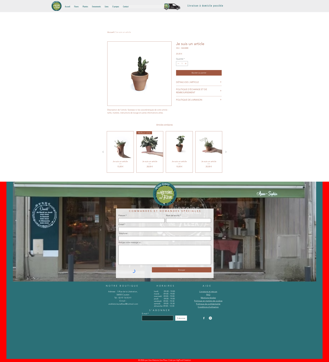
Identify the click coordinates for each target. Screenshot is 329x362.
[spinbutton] (182, 63)
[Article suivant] (225, 151)
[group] (164, 152)
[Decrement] (178, 63)
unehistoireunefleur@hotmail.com (123, 304)
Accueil (110, 32)
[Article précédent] (103, 151)
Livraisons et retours (208, 291)
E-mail (121, 224)
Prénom (121, 215)
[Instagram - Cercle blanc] (210, 318)
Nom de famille (172, 215)
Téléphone (122, 233)
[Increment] (186, 63)
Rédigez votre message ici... (130, 242)
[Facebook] (203, 318)
